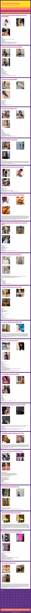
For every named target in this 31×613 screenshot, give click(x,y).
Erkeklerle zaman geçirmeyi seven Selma (13, 195)
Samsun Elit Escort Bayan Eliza (10, 374)
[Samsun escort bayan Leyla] (8, 114)
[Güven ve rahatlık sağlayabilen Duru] (8, 327)
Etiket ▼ (25, 8)
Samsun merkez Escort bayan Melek (12, 47)
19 (25, 593)
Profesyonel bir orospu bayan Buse (11, 512)
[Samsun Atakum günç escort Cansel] (8, 293)
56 (16, 603)
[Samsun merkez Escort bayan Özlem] (8, 537)
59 (25, 603)
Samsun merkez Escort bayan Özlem (12, 531)
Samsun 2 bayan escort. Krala (10, 340)
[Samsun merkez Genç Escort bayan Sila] (8, 172)
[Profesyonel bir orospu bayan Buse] (8, 518)
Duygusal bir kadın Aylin (8, 563)
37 (19, 598)
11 (2, 593)
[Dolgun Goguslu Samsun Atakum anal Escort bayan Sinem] (8, 22)
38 (22, 598)
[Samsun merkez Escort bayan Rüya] (8, 260)
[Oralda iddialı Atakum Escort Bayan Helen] (8, 410)
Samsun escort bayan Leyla (9, 108)
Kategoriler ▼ (3, 9)
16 (16, 593)
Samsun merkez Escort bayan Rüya (11, 254)
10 (28, 590)
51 (2, 603)
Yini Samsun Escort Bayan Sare (10, 486)
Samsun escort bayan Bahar (9, 79)
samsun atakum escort (19, 8)
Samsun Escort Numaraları (5, 8)
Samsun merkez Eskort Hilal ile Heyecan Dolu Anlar (14, 223)
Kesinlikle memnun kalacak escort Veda (13, 433)
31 (2, 598)
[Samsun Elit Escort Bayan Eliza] (8, 380)
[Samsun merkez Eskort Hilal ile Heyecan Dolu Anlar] (8, 230)
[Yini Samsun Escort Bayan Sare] (8, 492)
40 (28, 598)
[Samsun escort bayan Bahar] (8, 85)
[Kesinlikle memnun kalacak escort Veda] (8, 439)
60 (28, 603)
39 (25, 598)
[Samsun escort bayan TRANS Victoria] (8, 457)
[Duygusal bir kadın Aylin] (8, 568)
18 (22, 593)
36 (16, 598)
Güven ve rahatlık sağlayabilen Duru (12, 322)
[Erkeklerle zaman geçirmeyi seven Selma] (8, 200)
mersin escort (14, 8)
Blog (10, 8)
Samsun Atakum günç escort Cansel (11, 287)
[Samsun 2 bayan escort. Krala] (8, 346)
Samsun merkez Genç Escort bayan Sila (13, 167)
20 (28, 593)
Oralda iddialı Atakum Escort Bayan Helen (14, 404)
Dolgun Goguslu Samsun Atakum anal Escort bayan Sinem (14, 15)
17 (19, 593)
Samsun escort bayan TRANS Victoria (12, 451)
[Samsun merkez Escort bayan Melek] (8, 52)
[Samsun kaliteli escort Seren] (8, 145)
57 (19, 603)
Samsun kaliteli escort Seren (9, 139)
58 (22, 603)
